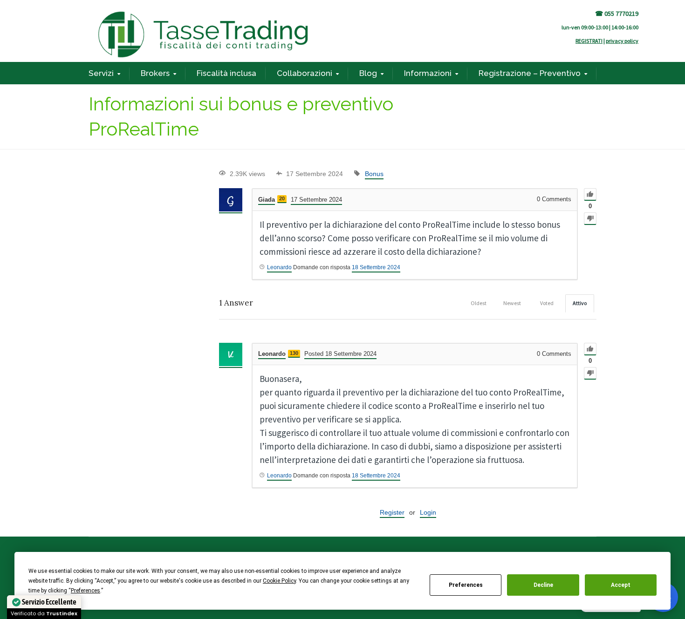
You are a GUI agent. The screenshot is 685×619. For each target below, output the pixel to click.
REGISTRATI (589, 40)
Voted (547, 302)
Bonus (374, 173)
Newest (512, 302)
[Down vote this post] (590, 218)
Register (392, 512)
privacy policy (622, 40)
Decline (543, 585)
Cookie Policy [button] (279, 581)
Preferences (466, 585)
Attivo (580, 302)
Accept (620, 585)
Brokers (155, 73)
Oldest (478, 302)
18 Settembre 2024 (376, 267)
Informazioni (428, 73)
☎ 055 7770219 (616, 13)
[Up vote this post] (590, 194)
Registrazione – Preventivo (530, 73)
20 (282, 198)
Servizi (101, 73)
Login (428, 512)
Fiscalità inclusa (226, 73)
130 (294, 353)
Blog (368, 73)
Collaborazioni (304, 73)
